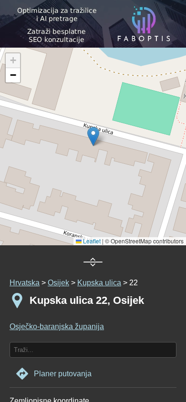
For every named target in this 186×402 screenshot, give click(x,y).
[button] (13, 60)
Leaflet (91, 241)
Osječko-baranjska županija (57, 326)
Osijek (58, 283)
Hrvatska (25, 283)
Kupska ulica (99, 283)
